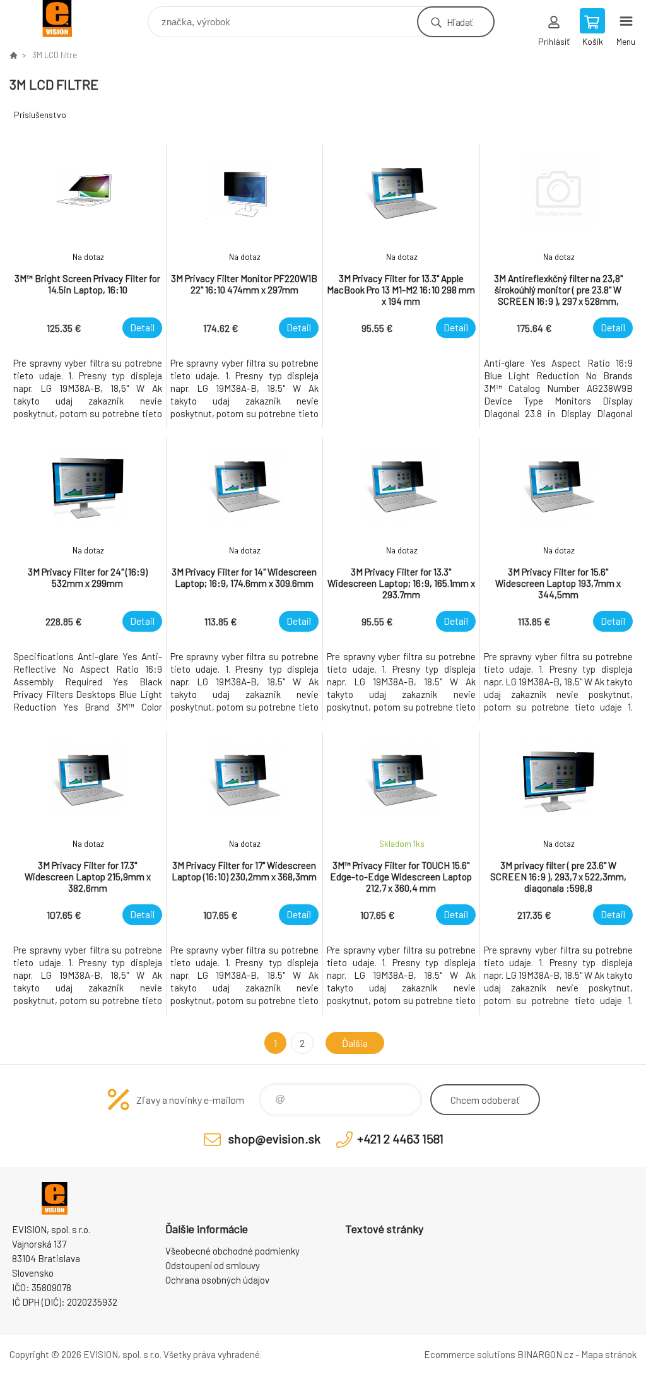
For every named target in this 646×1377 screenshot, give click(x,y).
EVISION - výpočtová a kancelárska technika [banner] (65, 18)
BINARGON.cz (545, 1354)
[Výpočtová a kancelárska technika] (13, 55)
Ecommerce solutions (469, 1354)
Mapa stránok (609, 1354)
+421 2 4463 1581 (400, 1138)
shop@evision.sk (274, 1138)
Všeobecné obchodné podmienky (232, 1250)
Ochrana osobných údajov (217, 1279)
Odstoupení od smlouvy (212, 1265)
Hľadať (460, 22)
